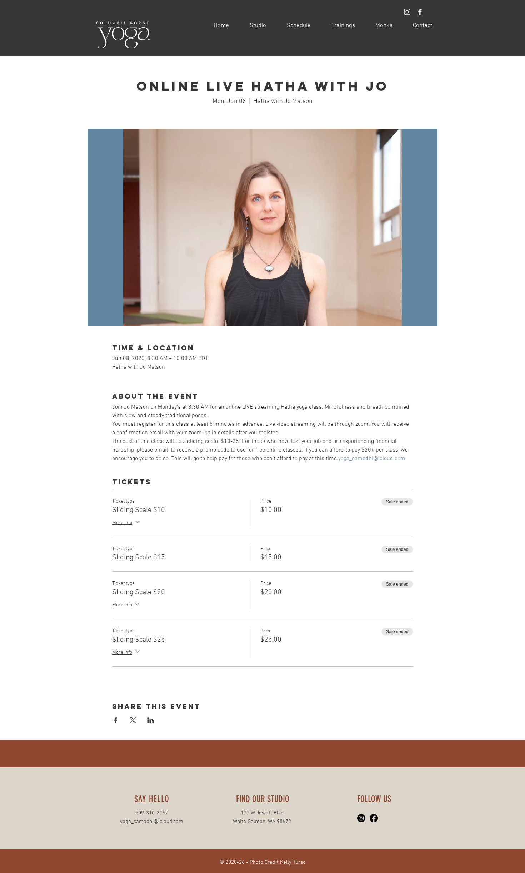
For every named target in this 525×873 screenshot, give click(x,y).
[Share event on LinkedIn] (150, 720)
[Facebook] (374, 818)
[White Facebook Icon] (420, 12)
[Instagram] (361, 818)
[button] (252, 26)
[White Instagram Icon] (407, 12)
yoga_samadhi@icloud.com (151, 821)
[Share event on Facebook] (115, 720)
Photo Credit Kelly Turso (278, 862)
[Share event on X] (133, 720)
